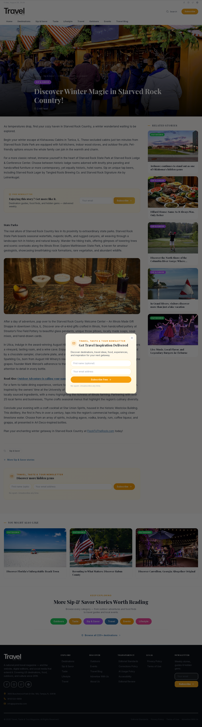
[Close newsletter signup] (131, 337)
